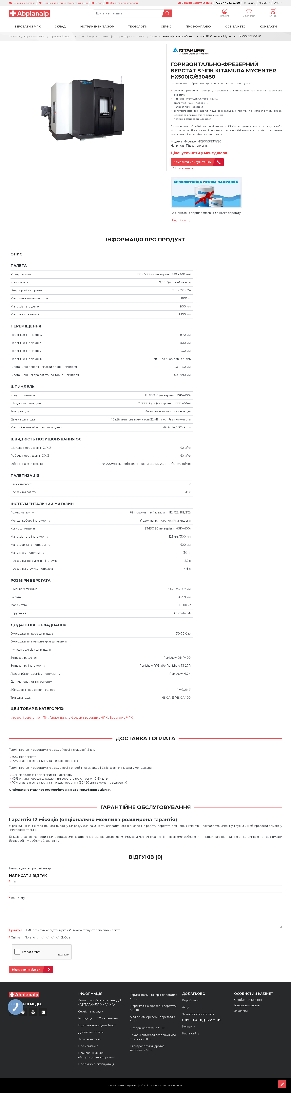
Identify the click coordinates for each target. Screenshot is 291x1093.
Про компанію (88, 1046)
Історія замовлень (247, 1005)
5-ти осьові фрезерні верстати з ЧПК (152, 1019)
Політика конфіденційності (97, 1025)
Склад (60, 26)
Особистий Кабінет (248, 1000)
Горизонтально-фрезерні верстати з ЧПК (117, 36)
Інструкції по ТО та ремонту (98, 1018)
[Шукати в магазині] (167, 13)
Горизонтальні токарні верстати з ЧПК (153, 997)
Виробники (190, 1000)
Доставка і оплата (91, 1032)
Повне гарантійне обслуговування (66, 2)
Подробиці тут (181, 220)
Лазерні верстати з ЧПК (147, 1028)
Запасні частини (89, 1039)
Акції (185, 1007)
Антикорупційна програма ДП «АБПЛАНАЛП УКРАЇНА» (99, 1002)
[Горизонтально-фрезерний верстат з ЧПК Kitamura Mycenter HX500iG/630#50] (85, 107)
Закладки (241, 1011)
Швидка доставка (24, 2)
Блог (99, 2)
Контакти (268, 26)
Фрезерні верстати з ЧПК (67, 36)
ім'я (13, 881)
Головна (14, 36)
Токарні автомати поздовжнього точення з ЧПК (153, 1037)
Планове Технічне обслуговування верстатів (96, 1055)
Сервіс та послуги (90, 1011)
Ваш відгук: (19, 898)
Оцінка (16, 937)
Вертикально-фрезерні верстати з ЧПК (153, 1008)
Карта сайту (190, 1033)
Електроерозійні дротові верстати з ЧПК (147, 1048)
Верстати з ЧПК (27, 26)
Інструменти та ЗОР (97, 26)
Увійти (251, 3)
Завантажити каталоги (124, 2)
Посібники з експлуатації (96, 1064)
